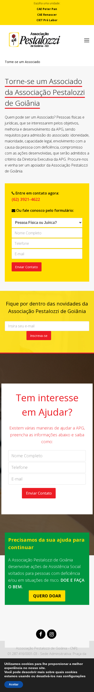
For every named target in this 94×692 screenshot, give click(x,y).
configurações (74, 676)
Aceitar (13, 684)
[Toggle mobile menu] (86, 40)
